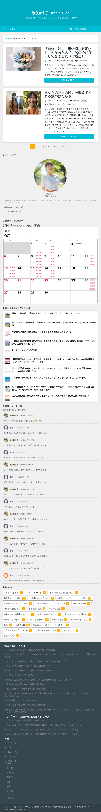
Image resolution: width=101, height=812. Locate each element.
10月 (9, 772)
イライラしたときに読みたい (63, 593)
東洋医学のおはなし (80, 619)
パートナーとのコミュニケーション (52, 603)
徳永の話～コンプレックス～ (17, 630)
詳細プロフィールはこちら (13, 207)
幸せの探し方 (63, 101)
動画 (7, 625)
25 (63, 146)
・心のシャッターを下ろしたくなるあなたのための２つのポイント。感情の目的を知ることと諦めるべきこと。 (49, 655)
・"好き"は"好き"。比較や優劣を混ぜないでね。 (25, 689)
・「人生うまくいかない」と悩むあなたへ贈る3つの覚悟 (29, 649)
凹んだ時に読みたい (14, 609)
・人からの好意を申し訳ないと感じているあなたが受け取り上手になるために (39, 679)
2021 (9, 798)
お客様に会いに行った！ (41, 598)
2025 (10, 747)
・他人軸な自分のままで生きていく (20, 675)
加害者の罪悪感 (37, 609)
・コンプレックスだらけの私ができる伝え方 (24, 720)
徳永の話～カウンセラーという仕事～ (50, 625)
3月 (9, 782)
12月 (9, 763)
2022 (10, 761)
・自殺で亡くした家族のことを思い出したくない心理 (28, 670)
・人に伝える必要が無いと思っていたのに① (24, 705)
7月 (9, 777)
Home (11, 38)
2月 (9, 786)
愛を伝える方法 (81, 603)
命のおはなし (70, 630)
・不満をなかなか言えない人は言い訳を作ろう (25, 684)
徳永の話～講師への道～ (47, 630)
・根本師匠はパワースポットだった (20, 700)
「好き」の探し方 (13, 593)
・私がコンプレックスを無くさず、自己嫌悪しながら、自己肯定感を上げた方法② (41, 734)
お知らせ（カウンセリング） (17, 603)
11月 (9, 768)
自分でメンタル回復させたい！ (18, 614)
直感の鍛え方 (59, 619)
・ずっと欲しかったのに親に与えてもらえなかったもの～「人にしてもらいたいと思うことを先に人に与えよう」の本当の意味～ (49, 710)
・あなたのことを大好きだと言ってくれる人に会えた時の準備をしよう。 (37, 661)
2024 (10, 752)
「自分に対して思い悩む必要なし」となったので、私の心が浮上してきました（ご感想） (68, 52)
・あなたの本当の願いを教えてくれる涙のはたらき (27, 666)
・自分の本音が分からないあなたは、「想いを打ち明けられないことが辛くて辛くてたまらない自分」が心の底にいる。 (49, 694)
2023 (10, 756)
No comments (81, 61)
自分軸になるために (52, 104)
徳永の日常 (22, 625)
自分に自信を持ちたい (79, 101)
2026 (10, 742)
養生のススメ (11, 636)
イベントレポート (36, 593)
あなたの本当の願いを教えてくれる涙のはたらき (68, 94)
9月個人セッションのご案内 (21, 225)
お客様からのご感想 (65, 61)
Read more (67, 80)
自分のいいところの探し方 (77, 614)
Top (11, 29)
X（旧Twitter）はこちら (13, 211)
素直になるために (38, 619)
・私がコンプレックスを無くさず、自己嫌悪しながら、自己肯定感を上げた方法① (41, 729)
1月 (8, 791)
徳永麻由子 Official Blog (51, 13)
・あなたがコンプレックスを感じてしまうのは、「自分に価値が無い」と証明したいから (43, 725)
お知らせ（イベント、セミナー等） (74, 598)
